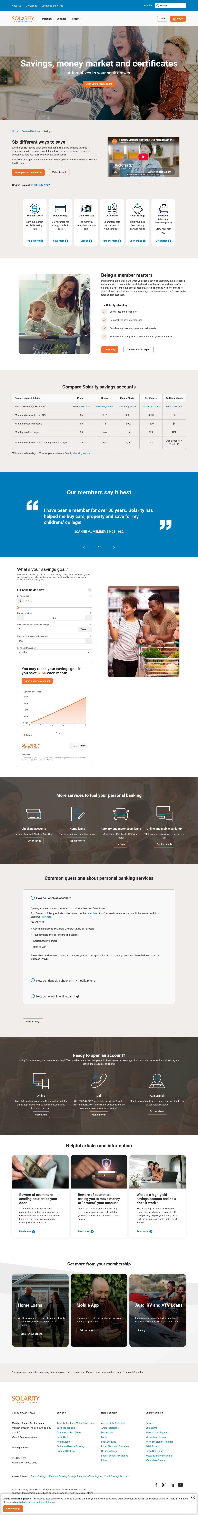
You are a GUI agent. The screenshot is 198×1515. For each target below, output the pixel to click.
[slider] (18, 607)
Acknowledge (13, 1508)
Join (162, 18)
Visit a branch (59, 172)
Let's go (121, 844)
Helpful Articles (109, 1451)
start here (92, 913)
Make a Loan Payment (157, 1432)
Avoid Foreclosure (110, 1427)
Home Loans (63, 1441)
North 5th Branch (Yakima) (159, 1441)
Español (148, 5)
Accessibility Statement (113, 1423)
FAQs (104, 1437)
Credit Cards (63, 1437)
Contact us (31, 5)
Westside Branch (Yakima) (159, 1455)
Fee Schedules (108, 1441)
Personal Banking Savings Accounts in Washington (75, 1476)
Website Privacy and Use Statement (37, 1502)
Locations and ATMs (52, 5)
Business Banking (66, 1427)
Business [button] (62, 18)
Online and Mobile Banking (70, 1446)
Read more (25, 1231)
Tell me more (86, 1330)
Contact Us (151, 1427)
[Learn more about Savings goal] (90, 596)
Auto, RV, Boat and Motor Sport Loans (76, 1423)
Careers (149, 1423)
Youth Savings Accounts (117, 1476)
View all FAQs (33, 1021)
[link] (37, 681)
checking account (82, 453)
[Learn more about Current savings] (90, 613)
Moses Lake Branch (156, 1437)
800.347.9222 (42, 185)
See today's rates (81, 406)
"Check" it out (34, 840)
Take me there (77, 840)
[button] (95, 546)
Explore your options (31, 1334)
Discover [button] (76, 18)
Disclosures (107, 1432)
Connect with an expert (138, 349)
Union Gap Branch (155, 1451)
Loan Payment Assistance (114, 1455)
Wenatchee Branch (155, 1460)
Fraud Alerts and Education (115, 1446)
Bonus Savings (38, 1476)
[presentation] (84, 547)
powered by (75, 746)
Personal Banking (31, 131)
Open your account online (99, 83)
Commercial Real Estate (69, 1432)
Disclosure (26, 754)
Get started (41, 1114)
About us (16, 5)
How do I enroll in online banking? (57, 996)
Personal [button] (47, 18)
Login (180, 18)
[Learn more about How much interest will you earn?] (90, 636)
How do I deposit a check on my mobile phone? (66, 980)
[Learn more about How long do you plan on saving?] (90, 624)
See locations (157, 1111)
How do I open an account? (53, 898)
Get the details (164, 844)
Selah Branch (152, 1446)
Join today (109, 349)
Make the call (99, 1114)
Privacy (105, 1460)
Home (15, 131)
